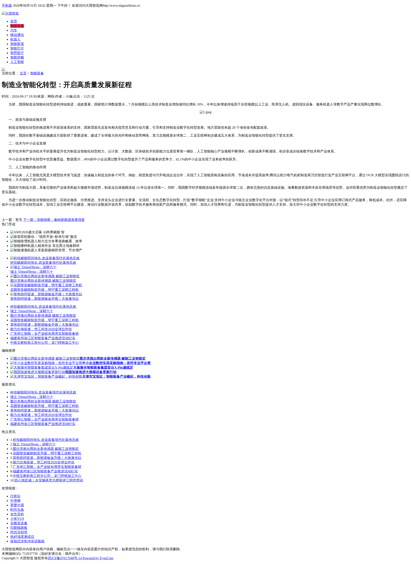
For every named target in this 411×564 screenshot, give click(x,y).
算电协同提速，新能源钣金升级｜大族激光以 (44, 298)
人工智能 (17, 62)
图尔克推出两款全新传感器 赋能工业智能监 (43, 280)
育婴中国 (17, 505)
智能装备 (17, 26)
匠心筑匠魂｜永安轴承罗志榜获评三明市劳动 (49, 480)
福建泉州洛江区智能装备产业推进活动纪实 (42, 338)
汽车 (13, 30)
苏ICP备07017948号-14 (65, 558)
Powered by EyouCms (97, 558)
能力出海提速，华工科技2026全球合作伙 (41, 329)
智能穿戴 (17, 57)
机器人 (15, 39)
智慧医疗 (17, 53)
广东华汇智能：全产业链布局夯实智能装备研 (44, 333)
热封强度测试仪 (22, 536)
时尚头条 (17, 509)
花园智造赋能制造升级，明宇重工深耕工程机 (44, 289)
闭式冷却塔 (18, 532)
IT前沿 (15, 496)
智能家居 (17, 44)
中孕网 (15, 500)
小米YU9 (17, 518)
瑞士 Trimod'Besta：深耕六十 (31, 271)
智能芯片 (17, 48)
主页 (23, 73)
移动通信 (17, 35)
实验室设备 (18, 523)
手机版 (7, 5)
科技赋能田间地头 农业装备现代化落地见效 (43, 262)
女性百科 (17, 514)
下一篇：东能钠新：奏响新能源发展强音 (54, 220)
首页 (13, 21)
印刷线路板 (18, 527)
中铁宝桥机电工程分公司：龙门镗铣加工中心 (44, 342)
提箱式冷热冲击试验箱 (27, 541)
